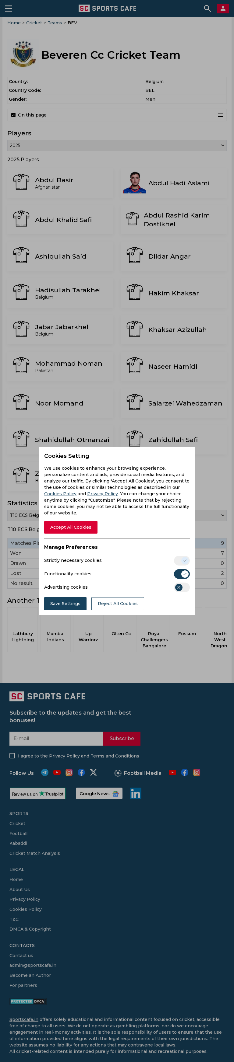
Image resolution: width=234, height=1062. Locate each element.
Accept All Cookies (70, 527)
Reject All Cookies (118, 603)
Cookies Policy (60, 493)
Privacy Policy (102, 493)
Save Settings (65, 603)
